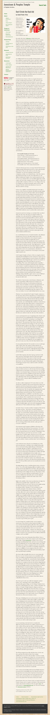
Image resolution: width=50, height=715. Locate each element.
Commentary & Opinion (9, 44)
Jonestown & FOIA (9, 55)
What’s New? (9, 23)
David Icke (28, 540)
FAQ (7, 21)
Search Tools (42, 5)
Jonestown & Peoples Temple (17, 4)
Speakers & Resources (8, 67)
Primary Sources (9, 52)
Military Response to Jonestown (9, 70)
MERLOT (9, 87)
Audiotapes (8, 63)
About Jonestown (8, 18)
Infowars (28, 38)
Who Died (8, 32)
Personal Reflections (8, 34)
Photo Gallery (9, 65)
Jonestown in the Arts (9, 47)
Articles (7, 41)
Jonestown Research (8, 57)
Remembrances (9, 37)
